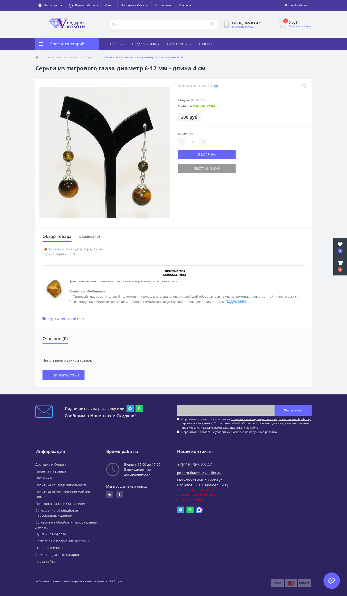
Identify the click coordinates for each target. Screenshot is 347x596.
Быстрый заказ (207, 168)
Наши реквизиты (49, 547)
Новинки (117, 44)
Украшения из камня (62, 57)
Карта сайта (45, 561)
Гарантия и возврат (51, 471)
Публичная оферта (50, 534)
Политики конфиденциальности (254, 419)
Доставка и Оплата (134, 5)
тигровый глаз (72, 319)
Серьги (91, 57)
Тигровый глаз (60, 249)
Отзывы (205, 44)
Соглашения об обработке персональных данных (248, 423)
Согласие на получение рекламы (62, 541)
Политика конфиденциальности (61, 485)
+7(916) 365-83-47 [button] (194, 464)
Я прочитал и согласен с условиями (229, 432)
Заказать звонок (242, 27)
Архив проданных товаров (57, 554)
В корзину (207, 154)
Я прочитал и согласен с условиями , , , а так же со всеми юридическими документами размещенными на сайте (246, 423)
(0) (216, 86)
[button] (84, 5)
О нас (109, 5)
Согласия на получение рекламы (254, 432)
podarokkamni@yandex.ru (199, 472)
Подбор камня (144, 44)
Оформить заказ (300, 26)
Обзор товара (57, 236)
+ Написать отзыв (63, 375)
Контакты (185, 5)
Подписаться (293, 410)
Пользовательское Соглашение (60, 503)
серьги (53, 319)
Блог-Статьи (177, 44)
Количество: (188, 133)
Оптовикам (163, 5)
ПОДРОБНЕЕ (235, 302)
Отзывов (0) (89, 236)
